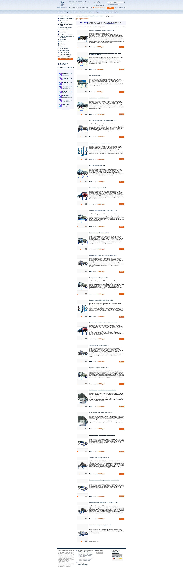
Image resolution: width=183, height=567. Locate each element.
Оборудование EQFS (65, 56)
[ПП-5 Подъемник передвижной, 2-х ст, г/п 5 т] (82, 39)
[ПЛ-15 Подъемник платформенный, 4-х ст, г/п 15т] (82, 286)
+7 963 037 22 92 (67, 95)
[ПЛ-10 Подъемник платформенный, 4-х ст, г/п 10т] (82, 219)
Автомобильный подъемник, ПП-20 (97, 165)
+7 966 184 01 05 (67, 100)
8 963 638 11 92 (66, 104)
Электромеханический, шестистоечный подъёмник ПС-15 (102, 255)
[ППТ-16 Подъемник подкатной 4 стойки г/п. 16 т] (82, 151)
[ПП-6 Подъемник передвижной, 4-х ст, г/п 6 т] (82, 84)
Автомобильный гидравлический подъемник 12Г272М (102, 435)
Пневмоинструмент (64, 50)
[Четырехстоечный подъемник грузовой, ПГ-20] (82, 533)
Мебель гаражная (64, 41)
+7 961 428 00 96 (67, 91)
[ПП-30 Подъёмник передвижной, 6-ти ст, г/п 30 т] (82, 398)
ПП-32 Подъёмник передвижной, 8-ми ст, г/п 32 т (100, 412)
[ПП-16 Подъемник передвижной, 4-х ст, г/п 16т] (82, 106)
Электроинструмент (64, 52)
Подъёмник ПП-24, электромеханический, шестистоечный (103, 322)
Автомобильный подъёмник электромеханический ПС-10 (102, 120)
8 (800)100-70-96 (76, 7)
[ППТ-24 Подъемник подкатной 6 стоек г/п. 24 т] (82, 309)
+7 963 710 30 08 (67, 78)
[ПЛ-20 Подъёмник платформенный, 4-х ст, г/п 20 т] (82, 376)
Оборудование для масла (66, 34)
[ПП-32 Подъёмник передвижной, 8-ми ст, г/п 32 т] (82, 421)
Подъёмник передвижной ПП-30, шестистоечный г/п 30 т (102, 390)
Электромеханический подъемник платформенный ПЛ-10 (103, 210)
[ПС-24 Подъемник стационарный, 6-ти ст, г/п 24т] (82, 353)
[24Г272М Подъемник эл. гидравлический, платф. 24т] (82, 488)
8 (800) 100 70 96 (87, 7)
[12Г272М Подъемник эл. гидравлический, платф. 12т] (82, 443)
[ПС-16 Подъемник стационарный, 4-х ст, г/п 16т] (82, 241)
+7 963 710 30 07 (67, 73)
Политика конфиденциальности (83, 562)
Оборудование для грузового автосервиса (67, 37)
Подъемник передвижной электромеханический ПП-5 (102, 30)
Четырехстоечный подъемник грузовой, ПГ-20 (100, 524)
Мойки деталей (63, 44)
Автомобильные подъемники (67, 18)
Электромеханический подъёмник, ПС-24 (99, 345)
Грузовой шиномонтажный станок (66, 25)
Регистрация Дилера (83, 564)
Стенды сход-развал (65, 29)
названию (95, 26)
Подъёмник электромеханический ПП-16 (99, 98)
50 (123, 26)
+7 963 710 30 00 (67, 87)
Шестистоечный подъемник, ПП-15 (97, 187)
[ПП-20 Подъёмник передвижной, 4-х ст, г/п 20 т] (82, 174)
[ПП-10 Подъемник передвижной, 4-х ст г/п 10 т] (82, 61)
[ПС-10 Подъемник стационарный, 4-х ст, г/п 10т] (82, 129)
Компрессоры (63, 31)
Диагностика (63, 39)
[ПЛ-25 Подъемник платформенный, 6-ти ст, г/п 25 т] (82, 466)
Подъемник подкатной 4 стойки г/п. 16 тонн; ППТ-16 (101, 142)
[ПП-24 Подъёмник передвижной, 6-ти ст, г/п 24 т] (82, 331)
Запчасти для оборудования (67, 67)
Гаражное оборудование (66, 27)
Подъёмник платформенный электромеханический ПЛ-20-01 (103, 502)
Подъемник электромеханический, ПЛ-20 (99, 367)
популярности (102, 26)
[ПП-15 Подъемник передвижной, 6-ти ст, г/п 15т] (82, 196)
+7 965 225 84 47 (67, 82)
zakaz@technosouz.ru (117, 556)
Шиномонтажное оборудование (64, 21)
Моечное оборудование (65, 54)
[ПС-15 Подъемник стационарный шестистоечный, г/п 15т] (82, 264)
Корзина (100, 12)
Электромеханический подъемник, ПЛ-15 (99, 277)
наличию (89, 26)
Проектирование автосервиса (64, 64)
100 (125, 26)
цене (85, 26)
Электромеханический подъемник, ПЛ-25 (99, 457)
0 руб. (116, 12)
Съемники (62, 46)
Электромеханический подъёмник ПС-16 (99, 232)
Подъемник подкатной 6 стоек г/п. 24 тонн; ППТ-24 (101, 300)
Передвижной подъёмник (95, 75)
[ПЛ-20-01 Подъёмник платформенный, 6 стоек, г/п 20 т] (82, 511)
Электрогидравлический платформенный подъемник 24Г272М (104, 480)
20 (121, 26)
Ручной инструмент (64, 48)
